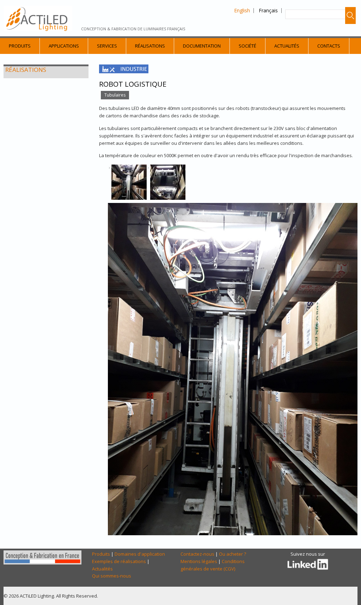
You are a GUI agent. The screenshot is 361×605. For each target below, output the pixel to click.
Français (268, 10)
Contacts (328, 46)
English (242, 10)
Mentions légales (198, 561)
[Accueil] (38, 18)
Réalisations (150, 46)
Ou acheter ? (232, 554)
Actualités (286, 46)
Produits (20, 46)
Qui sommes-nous (111, 576)
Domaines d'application (140, 554)
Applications (64, 46)
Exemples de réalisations (119, 561)
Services (107, 46)
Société (247, 46)
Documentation (202, 46)
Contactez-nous (197, 554)
